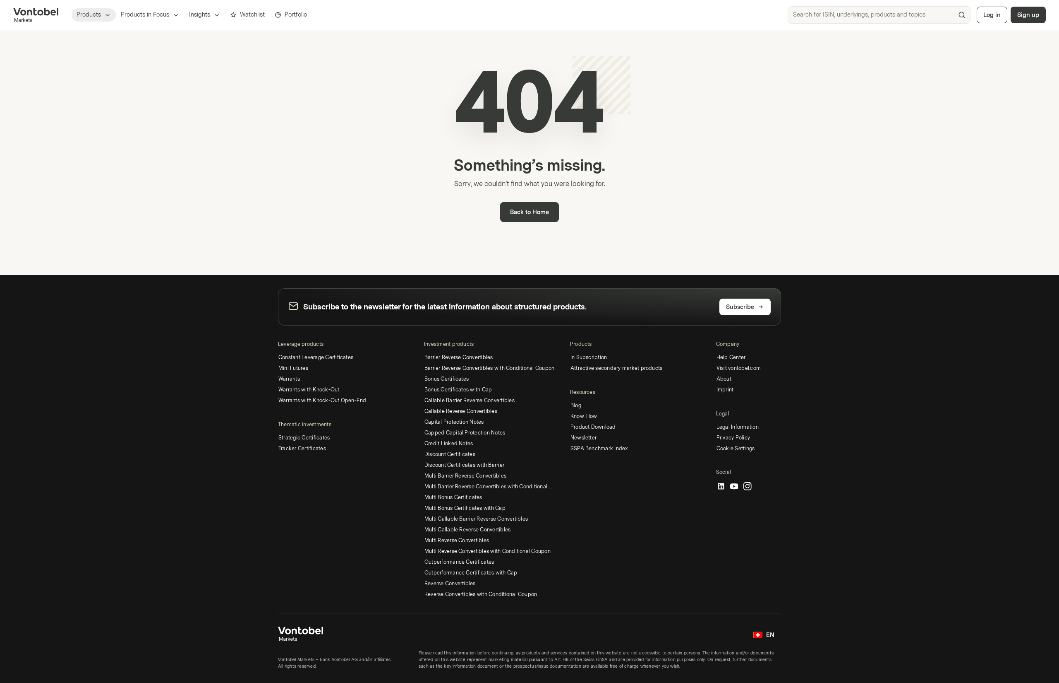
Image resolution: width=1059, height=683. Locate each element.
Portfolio (296, 14)
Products (89, 14)
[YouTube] (734, 486)
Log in (992, 15)
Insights (199, 14)
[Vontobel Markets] (35, 15)
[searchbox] (879, 15)
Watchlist (252, 14)
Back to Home (529, 212)
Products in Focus (145, 14)
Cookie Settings (735, 448)
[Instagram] (747, 486)
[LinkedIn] (721, 486)
